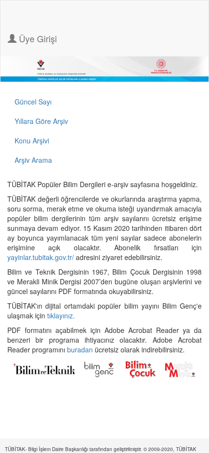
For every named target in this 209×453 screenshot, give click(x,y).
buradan (81, 349)
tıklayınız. (62, 315)
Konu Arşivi (32, 140)
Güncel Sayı (33, 101)
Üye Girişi (37, 38)
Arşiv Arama (33, 160)
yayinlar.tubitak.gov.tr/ (40, 257)
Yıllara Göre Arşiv (41, 121)
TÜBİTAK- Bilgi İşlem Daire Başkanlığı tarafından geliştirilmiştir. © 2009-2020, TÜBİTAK (100, 449)
